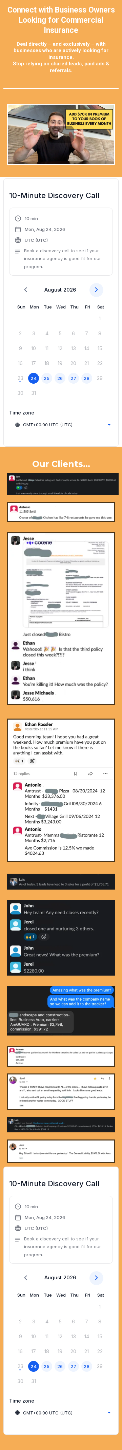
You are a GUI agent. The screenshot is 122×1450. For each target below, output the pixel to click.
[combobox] (62, 424)
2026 (69, 289)
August (53, 289)
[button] (61, 242)
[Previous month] (26, 290)
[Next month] (96, 290)
